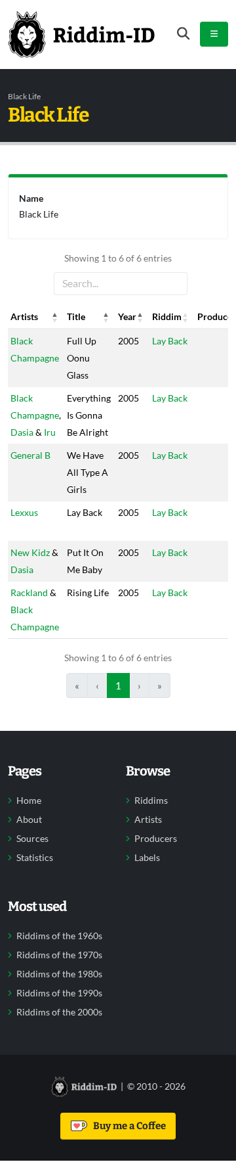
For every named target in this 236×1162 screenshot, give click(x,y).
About (29, 819)
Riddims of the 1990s (59, 993)
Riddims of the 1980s (59, 974)
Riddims (151, 800)
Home (28, 800)
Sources (32, 838)
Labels (147, 857)
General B (30, 455)
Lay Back (169, 340)
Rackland (29, 592)
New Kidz (30, 552)
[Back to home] (81, 34)
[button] (55, 316)
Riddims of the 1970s (59, 955)
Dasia (21, 432)
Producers (155, 838)
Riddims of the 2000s (59, 1012)
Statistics (34, 857)
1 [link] (118, 685)
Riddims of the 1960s (59, 936)
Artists (148, 819)
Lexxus (24, 512)
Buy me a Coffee (127, 1126)
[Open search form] (183, 34)
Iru (50, 432)
